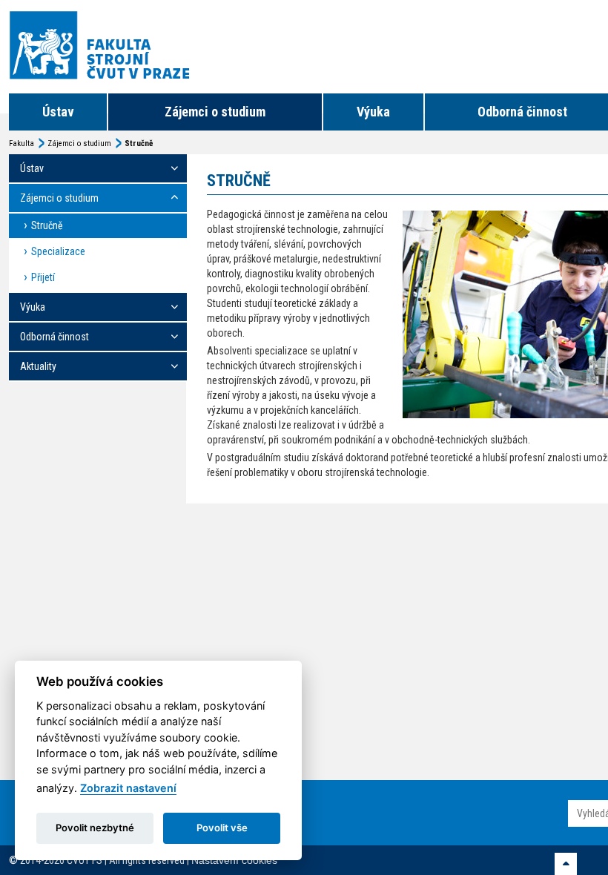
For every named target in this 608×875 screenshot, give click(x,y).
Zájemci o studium (215, 111)
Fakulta (21, 143)
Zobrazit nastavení (128, 788)
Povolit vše (222, 827)
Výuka (373, 111)
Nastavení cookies (234, 860)
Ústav (58, 111)
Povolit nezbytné (95, 827)
